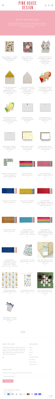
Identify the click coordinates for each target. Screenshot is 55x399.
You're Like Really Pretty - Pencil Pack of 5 (45, 175)
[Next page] (32, 330)
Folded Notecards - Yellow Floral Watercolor (27, 148)
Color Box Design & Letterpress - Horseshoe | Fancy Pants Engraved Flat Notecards (10, 90)
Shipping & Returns (33, 357)
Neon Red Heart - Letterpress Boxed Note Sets (27, 119)
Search (30, 347)
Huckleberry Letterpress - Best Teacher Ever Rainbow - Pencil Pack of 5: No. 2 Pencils (45, 232)
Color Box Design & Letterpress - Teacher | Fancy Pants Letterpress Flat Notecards (28, 90)
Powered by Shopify (8, 392)
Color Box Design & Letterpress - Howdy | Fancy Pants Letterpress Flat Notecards (45, 60)
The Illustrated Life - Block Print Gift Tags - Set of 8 (45, 292)
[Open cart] (52, 5)
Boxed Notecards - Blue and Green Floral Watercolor (45, 148)
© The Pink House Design (12, 389)
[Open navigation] (3, 5)
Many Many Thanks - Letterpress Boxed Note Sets (10, 148)
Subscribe (8, 381)
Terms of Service (33, 364)
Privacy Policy (32, 361)
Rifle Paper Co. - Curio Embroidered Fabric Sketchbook (9, 58)
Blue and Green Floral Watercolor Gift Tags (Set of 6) (45, 261)
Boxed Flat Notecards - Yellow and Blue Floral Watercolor (10, 175)
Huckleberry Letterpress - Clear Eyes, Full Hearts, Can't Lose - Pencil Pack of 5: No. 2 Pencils (9, 263)
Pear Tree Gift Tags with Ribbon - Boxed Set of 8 (9, 319)
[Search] (49, 5)
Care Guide (31, 359)
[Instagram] (3, 357)
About (30, 349)
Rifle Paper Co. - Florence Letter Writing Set (27, 58)
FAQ (30, 354)
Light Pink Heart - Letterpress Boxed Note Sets (45, 119)
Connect (31, 352)
